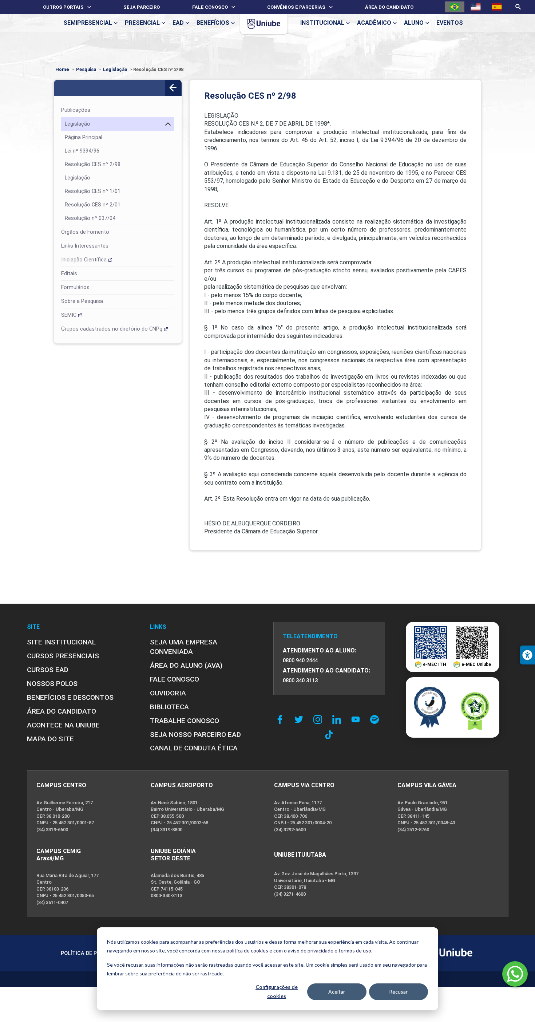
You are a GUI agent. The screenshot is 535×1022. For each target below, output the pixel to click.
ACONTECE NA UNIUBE (63, 725)
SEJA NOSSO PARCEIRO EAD (195, 734)
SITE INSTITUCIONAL (61, 642)
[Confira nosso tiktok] (329, 734)
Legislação (115, 69)
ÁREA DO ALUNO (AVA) (186, 665)
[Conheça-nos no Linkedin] (338, 719)
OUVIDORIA (168, 693)
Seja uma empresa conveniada (183, 647)
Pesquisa (86, 69)
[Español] (497, 6)
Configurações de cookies (276, 991)
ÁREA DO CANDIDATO (61, 711)
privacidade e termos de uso (339, 950)
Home (62, 69)
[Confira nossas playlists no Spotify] (376, 719)
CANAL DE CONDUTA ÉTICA (194, 748)
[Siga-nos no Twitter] (300, 719)
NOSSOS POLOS (52, 683)
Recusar (398, 992)
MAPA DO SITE (50, 739)
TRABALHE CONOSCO (184, 721)
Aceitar (336, 992)
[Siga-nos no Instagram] (319, 719)
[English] (476, 6)
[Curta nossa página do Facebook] (282, 719)
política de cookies (247, 950)
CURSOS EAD (47, 670)
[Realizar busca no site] (518, 6)
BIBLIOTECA (169, 707)
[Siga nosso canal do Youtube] (357, 719)
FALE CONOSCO (174, 679)
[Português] (454, 6)
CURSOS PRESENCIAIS (63, 656)
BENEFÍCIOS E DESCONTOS (70, 697)
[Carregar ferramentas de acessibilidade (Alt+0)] (527, 655)
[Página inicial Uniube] (264, 24)
